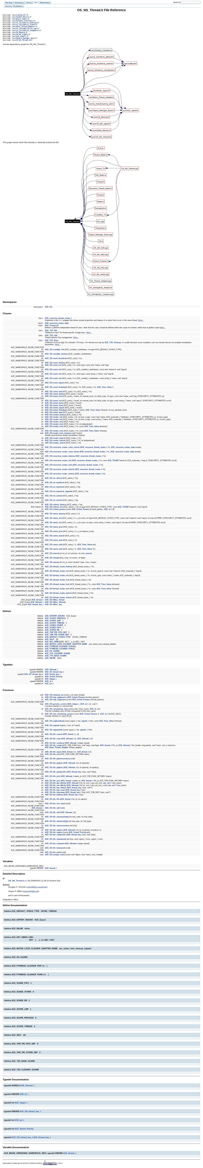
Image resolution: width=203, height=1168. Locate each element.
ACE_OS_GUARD (52, 651)
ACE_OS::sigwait (52, 725)
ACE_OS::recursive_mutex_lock (58, 465)
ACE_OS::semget (52, 558)
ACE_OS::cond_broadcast (56, 358)
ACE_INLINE (50, 658)
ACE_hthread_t (37, 602)
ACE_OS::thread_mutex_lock (57, 580)
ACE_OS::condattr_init (54, 349)
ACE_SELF (49, 639)
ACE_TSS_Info (51, 335)
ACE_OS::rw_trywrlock (54, 487)
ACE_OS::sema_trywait (54, 536)
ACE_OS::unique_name (55, 855)
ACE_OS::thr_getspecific (55, 772)
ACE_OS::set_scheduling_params (59, 714)
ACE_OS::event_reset (54, 405)
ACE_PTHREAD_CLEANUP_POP (58, 649)
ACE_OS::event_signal (54, 408)
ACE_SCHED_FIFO (53, 628)
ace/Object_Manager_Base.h (24, 38)
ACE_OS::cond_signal (54, 383)
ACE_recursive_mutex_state (57, 323)
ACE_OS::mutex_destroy (55, 415)
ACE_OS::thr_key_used (55, 790)
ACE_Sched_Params (80, 509)
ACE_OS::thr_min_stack (55, 803)
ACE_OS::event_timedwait (56, 410)
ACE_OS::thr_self (52, 808)
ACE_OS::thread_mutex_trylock (58, 593)
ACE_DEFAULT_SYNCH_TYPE (58, 637)
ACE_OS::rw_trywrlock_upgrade (58, 491)
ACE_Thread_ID (51, 325)
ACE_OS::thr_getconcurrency (57, 759)
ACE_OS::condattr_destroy (56, 354)
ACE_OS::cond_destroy (55, 363)
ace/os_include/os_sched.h (24, 25)
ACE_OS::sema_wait (53, 540)
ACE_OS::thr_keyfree (54, 795)
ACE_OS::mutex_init (53, 417)
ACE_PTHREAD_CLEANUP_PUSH (59, 646)
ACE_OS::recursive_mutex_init (58, 460)
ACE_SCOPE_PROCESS (55, 618)
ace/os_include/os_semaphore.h (26, 30)
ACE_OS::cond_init (53, 365)
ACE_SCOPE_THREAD (54, 623)
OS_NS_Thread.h (16, 881)
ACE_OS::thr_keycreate (55, 792)
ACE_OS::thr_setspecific (55, 835)
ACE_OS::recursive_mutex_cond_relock (62, 452)
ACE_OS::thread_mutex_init (57, 571)
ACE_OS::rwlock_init (54, 507)
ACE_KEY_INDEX (52, 642)
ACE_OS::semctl (52, 553)
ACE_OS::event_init (53, 396)
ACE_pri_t (49, 684)
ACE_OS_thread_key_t (54, 672)
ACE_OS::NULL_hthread (55, 602)
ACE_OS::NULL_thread (54, 600)
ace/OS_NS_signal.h (21, 34)
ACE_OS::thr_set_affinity (55, 785)
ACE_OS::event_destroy (55, 394)
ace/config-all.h (20, 15)
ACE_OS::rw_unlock (53, 496)
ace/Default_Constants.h (23, 21)
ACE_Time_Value (104, 387)
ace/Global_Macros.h (21, 17)
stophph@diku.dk (30, 891)
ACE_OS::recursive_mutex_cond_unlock (62, 447)
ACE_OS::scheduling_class (56, 709)
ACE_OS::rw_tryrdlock (54, 482)
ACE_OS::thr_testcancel (55, 848)
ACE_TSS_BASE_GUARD (55, 656)
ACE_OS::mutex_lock (54, 422)
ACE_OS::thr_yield (53, 852)
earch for (177, 2)
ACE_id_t (108, 509)
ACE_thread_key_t (35, 604)
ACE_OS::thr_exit (52, 754)
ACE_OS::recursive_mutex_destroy (60, 456)
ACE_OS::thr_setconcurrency (57, 826)
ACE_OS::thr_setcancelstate (57, 817)
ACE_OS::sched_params (55, 509)
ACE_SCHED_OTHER (54, 625)
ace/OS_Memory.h (19, 32)
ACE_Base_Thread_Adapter (56, 747)
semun (88, 553)
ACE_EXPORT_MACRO (55, 616)
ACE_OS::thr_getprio (54, 763)
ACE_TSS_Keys (51, 340)
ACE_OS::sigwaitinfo (54, 730)
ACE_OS (48, 307)
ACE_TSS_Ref (51, 330)
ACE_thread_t (37, 600)
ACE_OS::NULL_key (53, 604)
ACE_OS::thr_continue (54, 743)
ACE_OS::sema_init (53, 518)
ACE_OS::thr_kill (52, 799)
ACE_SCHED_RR (52, 630)
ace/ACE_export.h (20, 36)
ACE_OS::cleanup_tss (54, 695)
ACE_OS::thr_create (53, 745)
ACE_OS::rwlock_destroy (55, 505)
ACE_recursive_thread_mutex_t (58, 318)
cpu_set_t (107, 783)
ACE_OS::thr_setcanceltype (56, 821)
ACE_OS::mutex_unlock (55, 443)
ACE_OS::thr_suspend (54, 843)
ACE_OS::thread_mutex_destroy (58, 567)
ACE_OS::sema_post (54, 527)
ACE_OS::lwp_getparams (55, 697)
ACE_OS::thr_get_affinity (55, 783)
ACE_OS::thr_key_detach (55, 788)
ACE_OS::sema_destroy (55, 514)
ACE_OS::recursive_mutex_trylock (59, 469)
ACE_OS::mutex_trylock (55, 438)
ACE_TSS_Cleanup (113, 342)
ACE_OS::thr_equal (53, 752)
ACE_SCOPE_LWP (53, 621)
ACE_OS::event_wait (53, 412)
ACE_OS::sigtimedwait (54, 721)
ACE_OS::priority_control (56, 704)
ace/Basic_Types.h (20, 19)
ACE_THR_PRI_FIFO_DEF (56, 632)
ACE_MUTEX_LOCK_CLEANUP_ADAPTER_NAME (66, 644)
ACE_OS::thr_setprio (54, 830)
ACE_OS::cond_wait (53, 391)
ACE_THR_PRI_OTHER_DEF (57, 635)
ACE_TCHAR (113, 460)
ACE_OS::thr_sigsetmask (55, 839)
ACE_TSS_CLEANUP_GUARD (57, 653)
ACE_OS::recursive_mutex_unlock (59, 474)
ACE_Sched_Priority (53, 677)
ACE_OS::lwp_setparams (55, 700)
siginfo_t (85, 721)
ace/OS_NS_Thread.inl (22, 40)
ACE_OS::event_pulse (54, 403)
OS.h (16, 899)
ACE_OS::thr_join (52, 776)
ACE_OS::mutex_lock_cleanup (58, 433)
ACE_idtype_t (50, 679)
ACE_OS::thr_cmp (52, 739)
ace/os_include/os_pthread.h (25, 23)
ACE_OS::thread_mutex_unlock (58, 597)
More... (141, 320)
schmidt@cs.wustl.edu (37, 887)
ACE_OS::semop (52, 562)
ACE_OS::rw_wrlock (53, 500)
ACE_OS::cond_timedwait (56, 387)
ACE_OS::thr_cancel (53, 734)
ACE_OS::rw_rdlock (53, 478)
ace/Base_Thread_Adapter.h (24, 27)
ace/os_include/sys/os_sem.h (25, 28)
